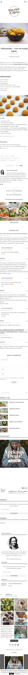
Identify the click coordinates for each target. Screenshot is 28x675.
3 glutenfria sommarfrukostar (16, 402)
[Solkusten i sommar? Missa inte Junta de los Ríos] (20, 632)
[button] (1, 213)
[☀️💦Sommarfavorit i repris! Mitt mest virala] (7, 632)
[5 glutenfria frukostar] (4, 410)
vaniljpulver (5, 88)
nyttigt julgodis (16, 158)
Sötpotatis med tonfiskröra (16, 421)
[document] (14, 664)
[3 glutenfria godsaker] (4, 430)
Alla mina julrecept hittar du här (7, 136)
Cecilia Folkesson (12, 170)
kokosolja (14, 85)
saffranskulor (12, 160)
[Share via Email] (21, 165)
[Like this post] (17, 165)
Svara (27, 248)
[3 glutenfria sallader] (14, 211)
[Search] (26, 2)
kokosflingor (5, 81)
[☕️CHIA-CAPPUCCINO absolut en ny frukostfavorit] (20, 604)
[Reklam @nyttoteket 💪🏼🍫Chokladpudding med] (20, 618)
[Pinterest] (15, 645)
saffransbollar (4, 160)
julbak (2, 155)
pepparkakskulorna (8, 62)
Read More (17, 673)
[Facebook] (10, 645)
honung (4, 86)
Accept (11, 673)
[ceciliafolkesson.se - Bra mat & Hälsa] (3, 490)
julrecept (13, 155)
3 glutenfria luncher (14, 415)
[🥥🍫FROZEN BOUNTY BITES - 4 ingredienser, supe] (7, 618)
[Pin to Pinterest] (20, 165)
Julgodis (7, 155)
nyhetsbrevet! (4, 148)
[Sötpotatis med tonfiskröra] (4, 423)
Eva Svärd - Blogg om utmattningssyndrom (13, 233)
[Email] (18, 645)
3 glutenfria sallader (14, 222)
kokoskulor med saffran (6, 158)
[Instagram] (13, 645)
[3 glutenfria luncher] (4, 417)
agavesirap (11, 86)
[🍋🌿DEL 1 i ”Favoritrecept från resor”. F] (7, 604)
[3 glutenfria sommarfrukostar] (4, 404)
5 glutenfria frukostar (14, 408)
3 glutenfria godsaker (14, 428)
